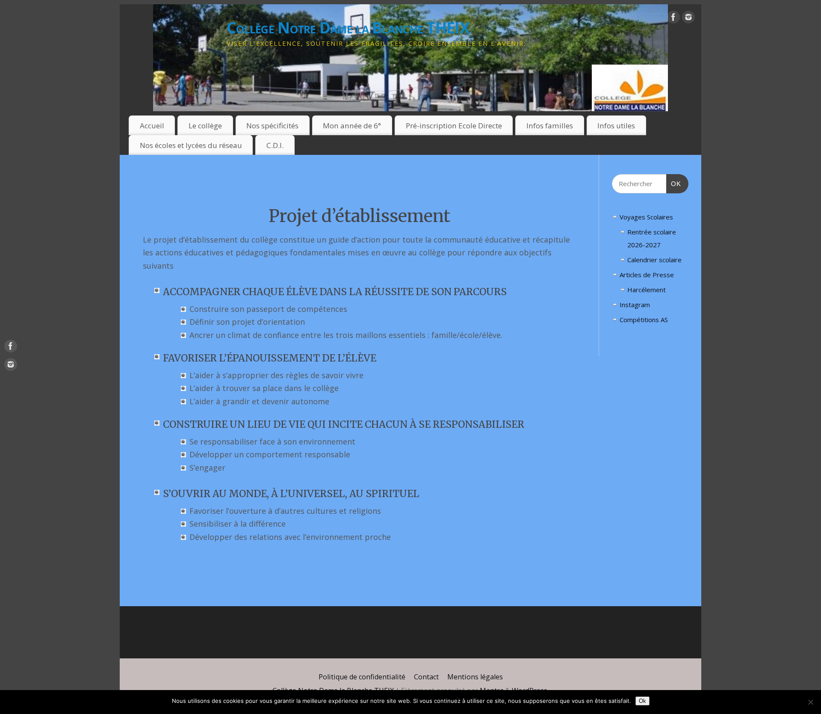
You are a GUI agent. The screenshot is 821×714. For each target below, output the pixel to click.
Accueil (152, 125)
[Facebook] (673, 19)
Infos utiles (616, 125)
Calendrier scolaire (654, 259)
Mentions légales (475, 676)
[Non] (810, 702)
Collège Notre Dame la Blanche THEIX (348, 27)
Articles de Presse (647, 274)
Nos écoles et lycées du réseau (191, 145)
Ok (642, 701)
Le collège (205, 125)
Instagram (635, 304)
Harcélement (646, 289)
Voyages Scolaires (646, 217)
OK (674, 183)
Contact (426, 676)
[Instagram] (688, 19)
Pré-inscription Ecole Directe (454, 125)
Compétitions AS (644, 319)
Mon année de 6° (352, 125)
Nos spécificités (272, 125)
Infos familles (549, 125)
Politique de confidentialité (362, 676)
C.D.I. (275, 145)
